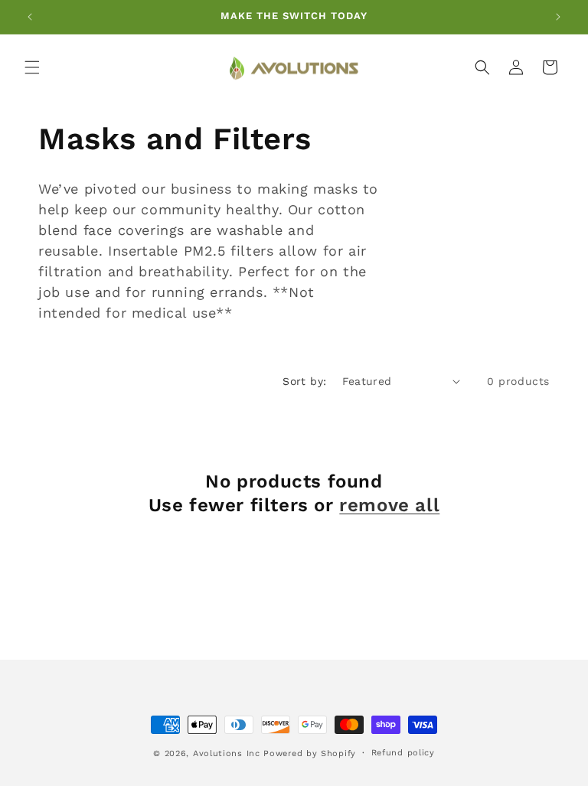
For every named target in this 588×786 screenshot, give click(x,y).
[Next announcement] (558, 17)
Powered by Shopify (309, 753)
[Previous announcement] (30, 17)
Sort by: (304, 381)
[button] (32, 67)
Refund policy (403, 753)
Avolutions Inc (226, 753)
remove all (389, 505)
